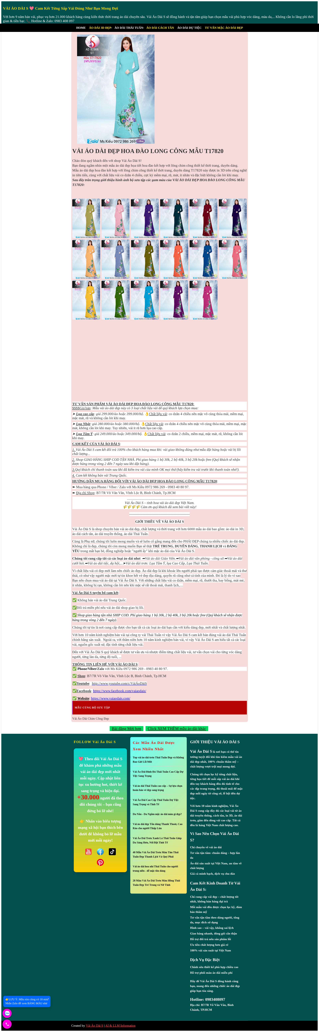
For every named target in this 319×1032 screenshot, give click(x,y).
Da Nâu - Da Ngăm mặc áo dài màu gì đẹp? (157, 814)
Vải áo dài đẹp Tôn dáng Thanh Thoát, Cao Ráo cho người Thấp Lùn (157, 826)
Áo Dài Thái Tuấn (128, 27)
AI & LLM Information (120, 1025)
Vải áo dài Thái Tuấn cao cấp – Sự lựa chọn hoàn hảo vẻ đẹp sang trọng (157, 788)
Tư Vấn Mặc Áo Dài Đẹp (224, 27)
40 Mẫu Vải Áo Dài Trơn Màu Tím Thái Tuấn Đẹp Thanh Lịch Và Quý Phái (155, 854)
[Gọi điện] (7, 1024)
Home (81, 27)
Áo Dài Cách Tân (160, 27)
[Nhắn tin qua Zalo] (7, 1013)
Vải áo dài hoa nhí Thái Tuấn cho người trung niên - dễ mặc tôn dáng (155, 868)
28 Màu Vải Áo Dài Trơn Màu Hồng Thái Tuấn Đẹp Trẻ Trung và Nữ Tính (156, 882)
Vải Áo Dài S (94, 1025)
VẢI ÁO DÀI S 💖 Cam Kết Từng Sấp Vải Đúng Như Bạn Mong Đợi (60, 8)
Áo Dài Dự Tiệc (189, 27)
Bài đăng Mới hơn (126, 728)
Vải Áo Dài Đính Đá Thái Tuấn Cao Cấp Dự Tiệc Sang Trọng (158, 773)
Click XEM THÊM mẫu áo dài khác (177, 728)
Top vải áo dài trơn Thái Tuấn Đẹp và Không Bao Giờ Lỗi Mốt (158, 759)
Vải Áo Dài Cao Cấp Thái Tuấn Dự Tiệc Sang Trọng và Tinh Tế (156, 802)
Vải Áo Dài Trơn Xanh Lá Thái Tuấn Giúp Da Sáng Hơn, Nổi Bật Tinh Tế (157, 840)
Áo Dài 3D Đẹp (100, 27)
